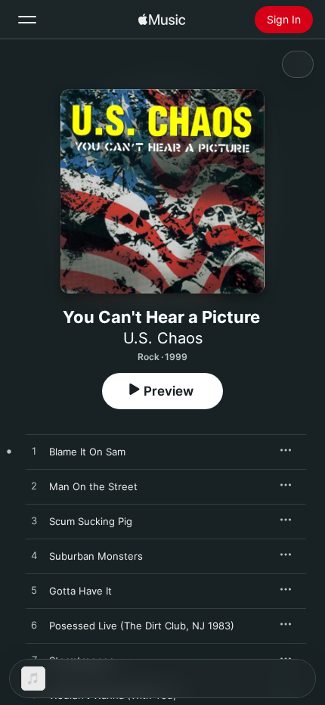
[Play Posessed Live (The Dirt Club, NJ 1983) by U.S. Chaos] (34, 625)
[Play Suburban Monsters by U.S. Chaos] (34, 556)
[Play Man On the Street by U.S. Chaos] (34, 486)
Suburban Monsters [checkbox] (96, 556)
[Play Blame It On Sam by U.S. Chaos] (34, 451)
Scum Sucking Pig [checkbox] (90, 521)
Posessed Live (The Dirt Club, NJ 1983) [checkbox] (141, 626)
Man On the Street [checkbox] (93, 486)
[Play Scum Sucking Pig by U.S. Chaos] (34, 521)
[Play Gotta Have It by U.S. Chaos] (34, 591)
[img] (161, 19)
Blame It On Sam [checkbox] (87, 452)
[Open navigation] (27, 19)
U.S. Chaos (163, 338)
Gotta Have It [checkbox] (80, 591)
